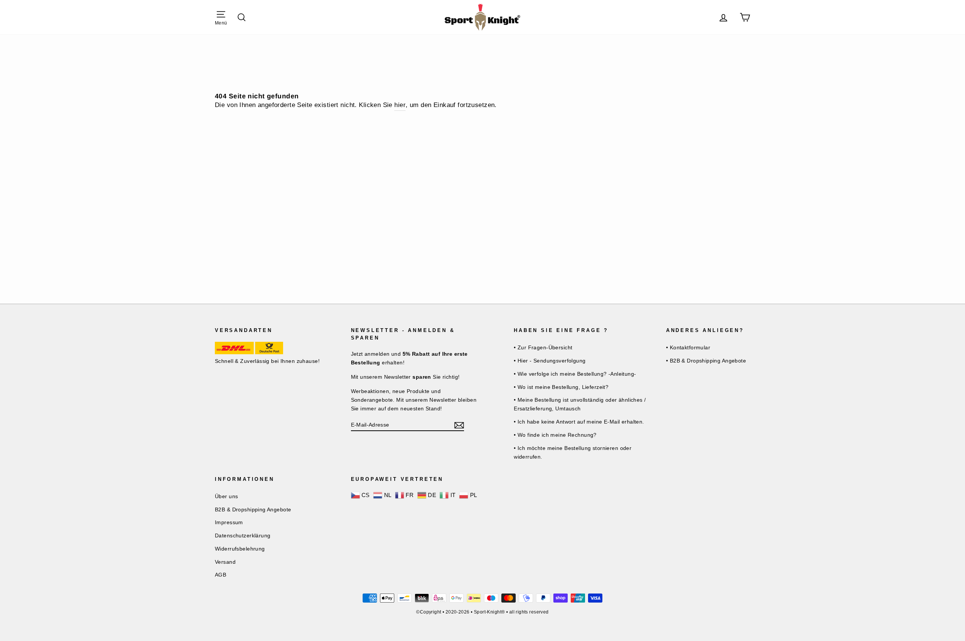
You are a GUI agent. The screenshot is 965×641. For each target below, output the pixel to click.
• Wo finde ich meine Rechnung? (555, 435)
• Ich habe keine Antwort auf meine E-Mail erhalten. (579, 422)
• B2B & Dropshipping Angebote (706, 361)
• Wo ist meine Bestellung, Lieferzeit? (561, 387)
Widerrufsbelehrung (240, 549)
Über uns (226, 496)
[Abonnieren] (459, 425)
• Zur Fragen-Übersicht (543, 347)
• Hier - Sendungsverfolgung (549, 361)
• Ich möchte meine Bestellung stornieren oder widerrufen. (572, 452)
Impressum (229, 522)
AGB (220, 575)
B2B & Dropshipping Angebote (253, 509)
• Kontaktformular (688, 347)
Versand (225, 562)
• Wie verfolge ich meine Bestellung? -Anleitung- (575, 374)
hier (400, 105)
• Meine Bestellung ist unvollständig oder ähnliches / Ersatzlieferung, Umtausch (580, 404)
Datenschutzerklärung (243, 535)
